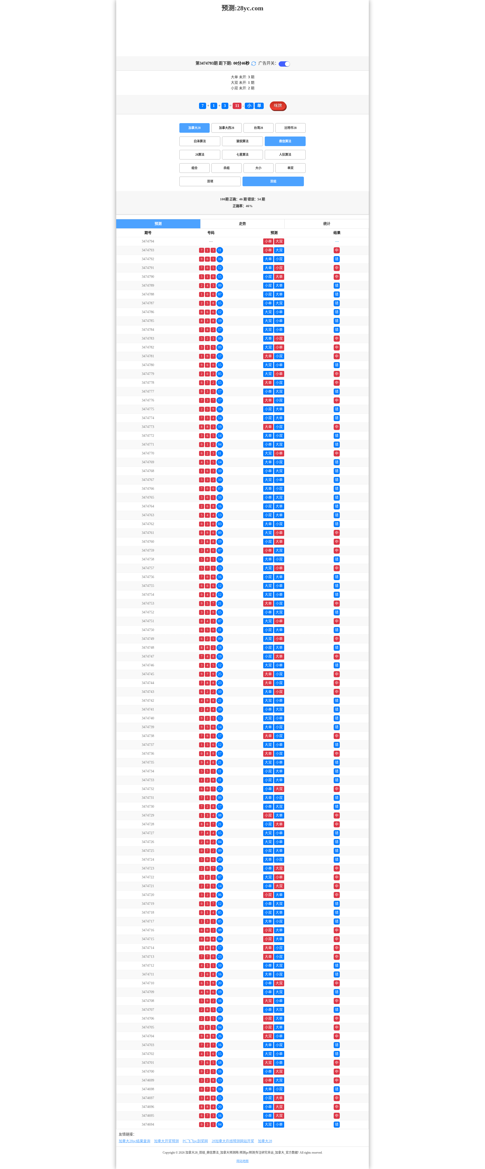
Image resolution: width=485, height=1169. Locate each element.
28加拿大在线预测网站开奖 (233, 1141)
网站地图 (242, 1161)
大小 (258, 168)
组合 (194, 168)
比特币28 (290, 128)
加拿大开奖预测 (166, 1141)
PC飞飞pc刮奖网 (195, 1141)
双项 (210, 181)
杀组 (227, 168)
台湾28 (258, 128)
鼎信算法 (285, 141)
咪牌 (278, 105)
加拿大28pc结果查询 (134, 1141)
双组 (273, 181)
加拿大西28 (226, 128)
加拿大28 (194, 128)
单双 (290, 168)
